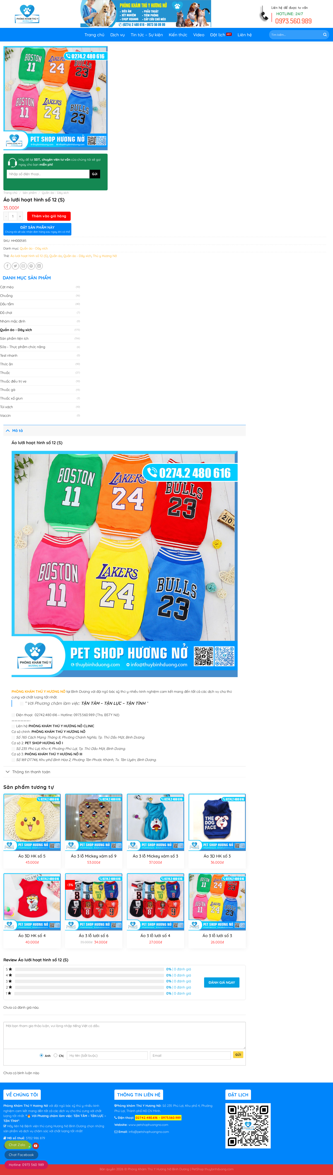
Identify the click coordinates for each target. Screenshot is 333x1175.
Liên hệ (245, 34)
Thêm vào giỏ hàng (49, 216)
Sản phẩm (30, 192)
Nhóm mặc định (12, 321)
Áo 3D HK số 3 (217, 856)
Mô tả (17, 430)
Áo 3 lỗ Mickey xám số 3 (155, 856)
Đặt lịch (217, 34)
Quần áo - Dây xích (55, 192)
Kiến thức (178, 34)
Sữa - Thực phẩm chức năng (22, 346)
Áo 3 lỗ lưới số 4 (155, 935)
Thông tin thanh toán (31, 771)
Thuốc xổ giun (11, 398)
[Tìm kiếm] (325, 35)
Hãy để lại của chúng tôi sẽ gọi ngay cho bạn (60, 162)
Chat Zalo (17, 1145)
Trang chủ (94, 34)
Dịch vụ (117, 34)
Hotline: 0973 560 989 (26, 1165)
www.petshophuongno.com (148, 1125)
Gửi (238, 1055)
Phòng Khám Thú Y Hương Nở (26, 1106)
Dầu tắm (7, 304)
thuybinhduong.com (219, 1169)
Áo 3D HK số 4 (32, 935)
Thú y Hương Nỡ (105, 256)
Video (198, 34)
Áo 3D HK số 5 (32, 856)
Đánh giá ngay (222, 982)
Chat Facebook (21, 1155)
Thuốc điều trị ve (13, 381)
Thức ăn (6, 364)
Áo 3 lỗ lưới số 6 (94, 935)
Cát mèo (7, 287)
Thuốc (5, 372)
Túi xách (6, 407)
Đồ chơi (6, 312)
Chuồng (6, 295)
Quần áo (55, 256)
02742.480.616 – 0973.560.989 (158, 1118)
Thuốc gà (7, 389)
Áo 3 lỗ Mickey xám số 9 (93, 856)
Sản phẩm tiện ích (14, 338)
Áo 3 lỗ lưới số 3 (217, 935)
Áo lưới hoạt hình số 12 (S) (29, 256)
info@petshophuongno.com (149, 1132)
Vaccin (5, 415)
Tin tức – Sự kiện (147, 34)
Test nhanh (8, 355)
